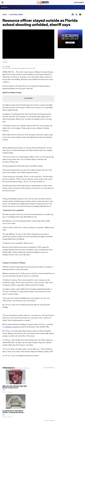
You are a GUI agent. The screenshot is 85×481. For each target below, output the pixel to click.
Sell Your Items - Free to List (23, 368)
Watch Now (78, 2)
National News (16, 14)
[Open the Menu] (2, 2)
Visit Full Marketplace (48, 367)
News (4, 14)
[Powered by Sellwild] (51, 420)
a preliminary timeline (11, 327)
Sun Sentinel (9, 166)
